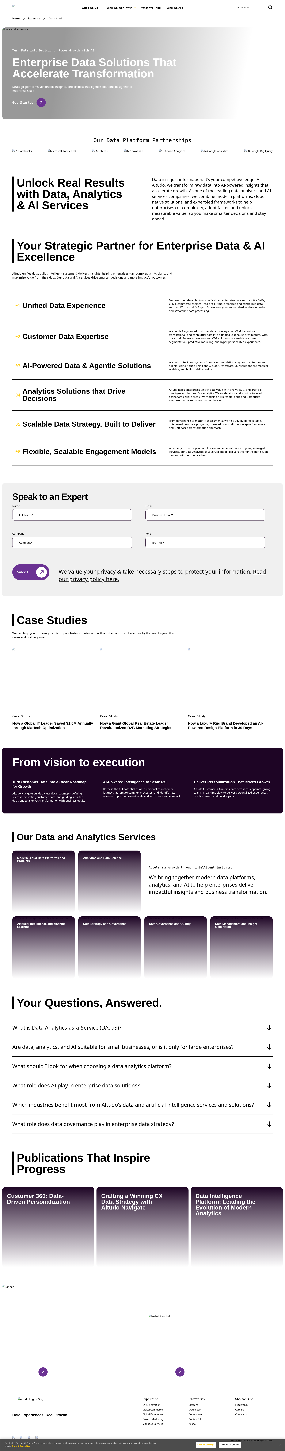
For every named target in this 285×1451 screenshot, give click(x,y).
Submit (23, 572)
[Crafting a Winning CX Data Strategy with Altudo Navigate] (179, 1256)
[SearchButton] (270, 7)
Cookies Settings (205, 1444)
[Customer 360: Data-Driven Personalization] (85, 1256)
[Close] (280, 1444)
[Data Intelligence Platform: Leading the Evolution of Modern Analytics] (273, 1256)
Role (148, 533)
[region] (142, 1445)
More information (21, 1446)
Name (16, 506)
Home (16, 18)
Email (148, 506)
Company (18, 533)
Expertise (34, 18)
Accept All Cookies (229, 1444)
